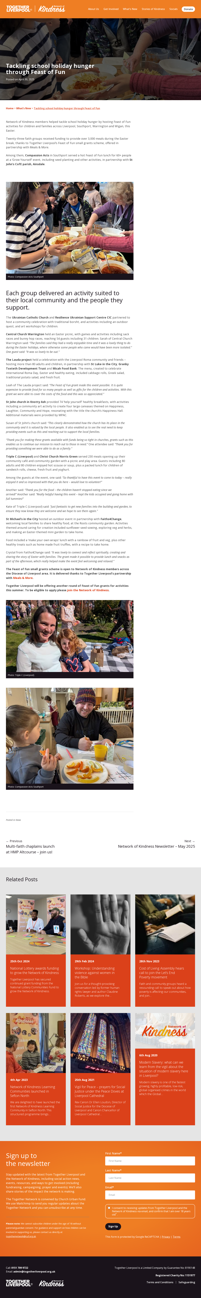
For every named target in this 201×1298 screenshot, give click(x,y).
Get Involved (111, 9)
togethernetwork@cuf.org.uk (21, 1236)
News (18, 819)
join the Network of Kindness (88, 590)
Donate (188, 9)
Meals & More (23, 578)
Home (10, 108)
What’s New (130, 9)
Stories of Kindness (153, 9)
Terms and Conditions (160, 1282)
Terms (176, 1236)
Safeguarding (187, 1282)
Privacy (166, 1236)
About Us (93, 9)
